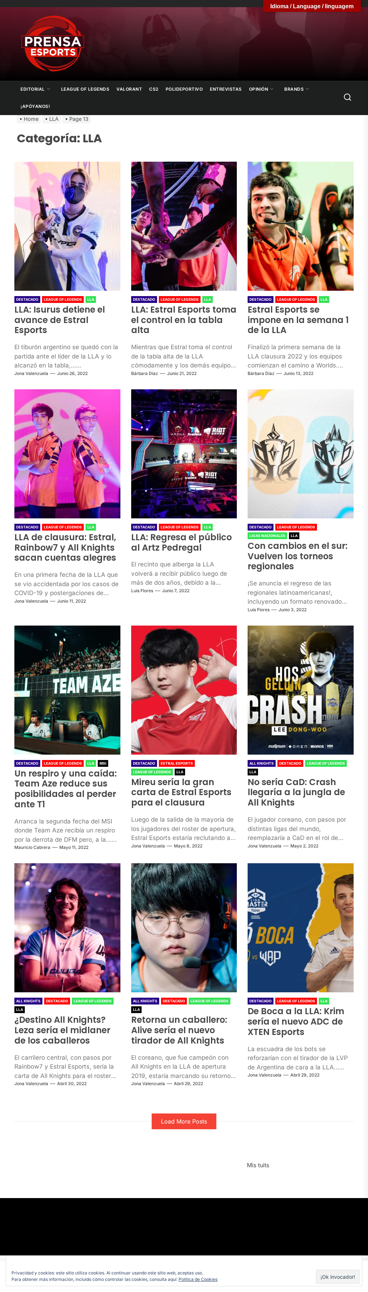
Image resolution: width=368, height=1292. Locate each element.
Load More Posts (184, 1121)
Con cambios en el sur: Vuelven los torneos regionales (298, 556)
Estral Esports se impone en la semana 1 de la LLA (298, 320)
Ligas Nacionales (267, 535)
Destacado (27, 299)
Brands (294, 89)
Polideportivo (184, 89)
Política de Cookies (198, 1279)
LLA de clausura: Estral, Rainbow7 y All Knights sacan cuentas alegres (65, 547)
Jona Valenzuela (31, 373)
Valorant (129, 89)
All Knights (261, 763)
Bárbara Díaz (144, 373)
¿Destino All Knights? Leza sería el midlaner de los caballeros (62, 1030)
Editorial (32, 89)
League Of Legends (85, 89)
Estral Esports (177, 763)
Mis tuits (258, 1165)
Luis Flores (142, 590)
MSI (103, 763)
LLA (90, 299)
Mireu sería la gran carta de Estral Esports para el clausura (181, 792)
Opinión (258, 89)
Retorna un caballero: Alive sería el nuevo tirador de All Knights (179, 1030)
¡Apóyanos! (35, 106)
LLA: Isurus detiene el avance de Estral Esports (59, 320)
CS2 (153, 89)
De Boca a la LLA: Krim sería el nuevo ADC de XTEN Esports (296, 1021)
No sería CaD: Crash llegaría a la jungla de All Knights (296, 792)
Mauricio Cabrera (32, 847)
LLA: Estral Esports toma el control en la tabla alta (183, 320)
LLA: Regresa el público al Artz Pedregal (181, 542)
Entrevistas (226, 89)
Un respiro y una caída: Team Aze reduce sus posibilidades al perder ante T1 (65, 789)
